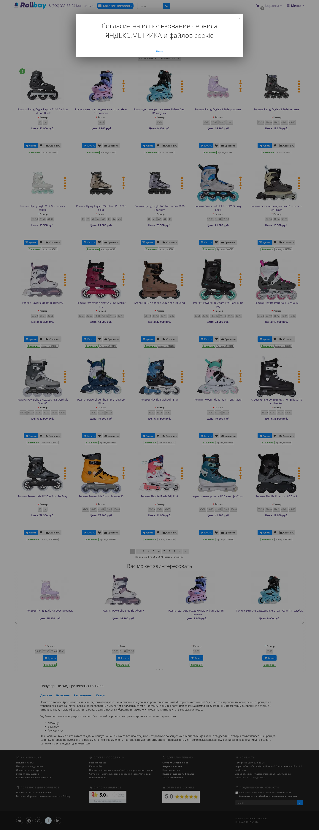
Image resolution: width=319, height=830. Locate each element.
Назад (159, 51)
